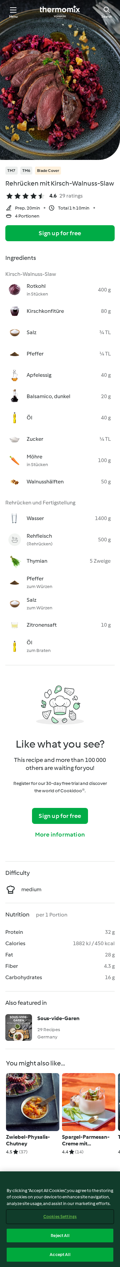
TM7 (11, 170)
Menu (13, 16)
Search (106, 16)
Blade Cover (48, 170)
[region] (60, 1219)
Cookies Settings (60, 1216)
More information (60, 834)
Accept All (60, 1254)
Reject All (60, 1235)
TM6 (26, 170)
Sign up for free (60, 233)
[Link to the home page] (60, 12)
